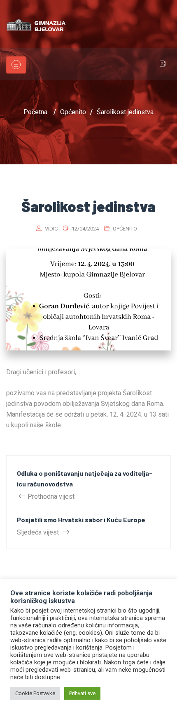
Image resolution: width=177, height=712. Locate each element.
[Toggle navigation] (16, 65)
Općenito (125, 229)
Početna (35, 112)
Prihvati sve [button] (82, 693)
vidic (51, 229)
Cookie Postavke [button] (35, 693)
